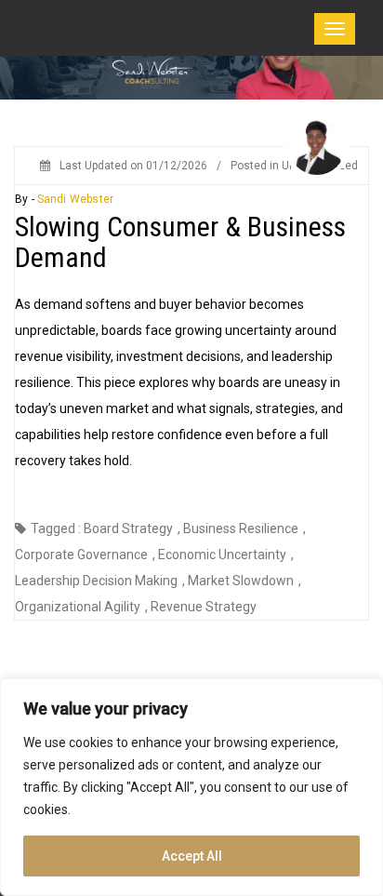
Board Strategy (128, 528)
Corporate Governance (81, 554)
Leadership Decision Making (96, 580)
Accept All (192, 856)
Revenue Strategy (204, 606)
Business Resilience (240, 528)
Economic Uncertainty (222, 554)
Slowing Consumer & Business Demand (180, 242)
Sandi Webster (75, 199)
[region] (191, 787)
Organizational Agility (77, 606)
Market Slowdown (241, 580)
